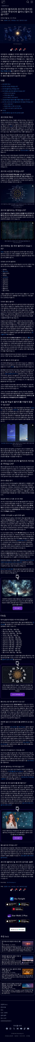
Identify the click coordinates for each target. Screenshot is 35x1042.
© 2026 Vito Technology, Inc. (17, 1033)
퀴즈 (2, 1010)
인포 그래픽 (4, 1012)
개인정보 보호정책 (9, 1035)
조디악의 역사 (6, 84)
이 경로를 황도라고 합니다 (15, 771)
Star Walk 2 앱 (6, 71)
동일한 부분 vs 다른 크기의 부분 (12, 106)
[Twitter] (15, 50)
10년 (2, 251)
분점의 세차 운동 (22, 540)
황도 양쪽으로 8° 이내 (11, 373)
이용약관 (16, 1035)
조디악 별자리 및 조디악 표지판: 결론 (13, 112)
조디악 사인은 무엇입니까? (10, 86)
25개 (12, 366)
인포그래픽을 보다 (17, 694)
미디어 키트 (22, 1035)
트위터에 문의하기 (6, 1021)
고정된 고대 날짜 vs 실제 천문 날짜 (13, 108)
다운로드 (15, 409)
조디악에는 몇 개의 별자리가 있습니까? (13, 91)
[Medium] (18, 1029)
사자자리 (5, 277)
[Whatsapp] (24, 50)
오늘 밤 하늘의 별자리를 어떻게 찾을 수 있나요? (16, 99)
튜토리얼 (3, 1007)
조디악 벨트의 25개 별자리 (11, 97)
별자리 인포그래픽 (7, 659)
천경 (11, 126)
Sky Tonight (10, 443)
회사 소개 (3, 1018)
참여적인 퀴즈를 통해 (7, 569)
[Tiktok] (24, 1029)
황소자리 (5, 271)
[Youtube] (21, 1029)
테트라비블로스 (25, 150)
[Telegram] (19, 50)
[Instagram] (10, 1029)
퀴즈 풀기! (17, 608)
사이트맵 (28, 1035)
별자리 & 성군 (23, 20)
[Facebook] (11, 50)
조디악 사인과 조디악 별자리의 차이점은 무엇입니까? (17, 102)
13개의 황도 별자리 (9, 95)
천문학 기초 (7, 20)
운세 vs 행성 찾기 (8, 104)
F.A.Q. (4, 110)
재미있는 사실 (14, 20)
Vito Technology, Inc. (18, 242)
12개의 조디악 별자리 (9, 93)
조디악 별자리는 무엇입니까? (10, 88)
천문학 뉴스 (5, 5)
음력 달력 (3, 1015)
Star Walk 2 (3, 443)
